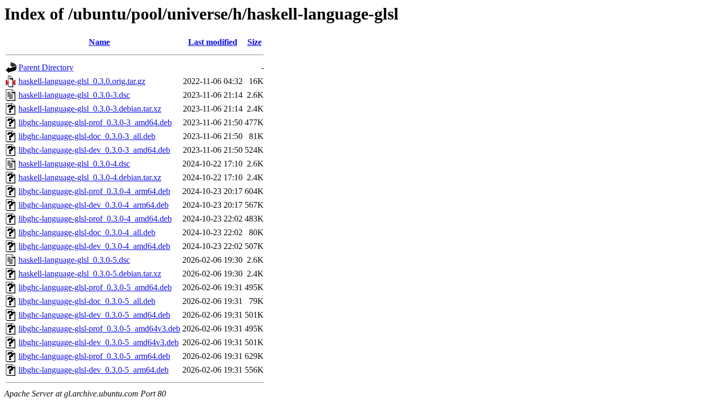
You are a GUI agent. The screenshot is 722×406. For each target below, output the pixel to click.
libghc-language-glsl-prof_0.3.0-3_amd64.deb (95, 122)
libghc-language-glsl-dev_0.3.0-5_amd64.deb (94, 314)
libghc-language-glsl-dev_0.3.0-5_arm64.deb (93, 369)
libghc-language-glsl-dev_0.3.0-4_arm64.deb (93, 204)
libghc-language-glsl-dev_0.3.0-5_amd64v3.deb (98, 342)
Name (99, 42)
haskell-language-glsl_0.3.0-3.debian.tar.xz (89, 108)
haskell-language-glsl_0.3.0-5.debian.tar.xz (89, 273)
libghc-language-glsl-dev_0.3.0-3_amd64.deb (94, 149)
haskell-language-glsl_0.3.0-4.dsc (74, 163)
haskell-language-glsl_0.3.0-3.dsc (74, 94)
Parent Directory (45, 67)
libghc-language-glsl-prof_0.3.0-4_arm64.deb (94, 191)
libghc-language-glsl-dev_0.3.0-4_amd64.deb (94, 246)
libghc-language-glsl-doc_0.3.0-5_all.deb (86, 301)
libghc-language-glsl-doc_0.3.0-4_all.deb (86, 232)
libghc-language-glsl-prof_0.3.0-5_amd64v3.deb (99, 328)
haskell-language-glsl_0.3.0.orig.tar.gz (81, 81)
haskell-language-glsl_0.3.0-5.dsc (74, 259)
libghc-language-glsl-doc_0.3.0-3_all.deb (86, 136)
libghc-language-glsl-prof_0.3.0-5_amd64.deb (95, 287)
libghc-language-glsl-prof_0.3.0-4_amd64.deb (95, 218)
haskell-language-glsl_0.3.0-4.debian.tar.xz (89, 177)
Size (254, 42)
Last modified (212, 42)
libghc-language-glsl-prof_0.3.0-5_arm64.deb (94, 356)
